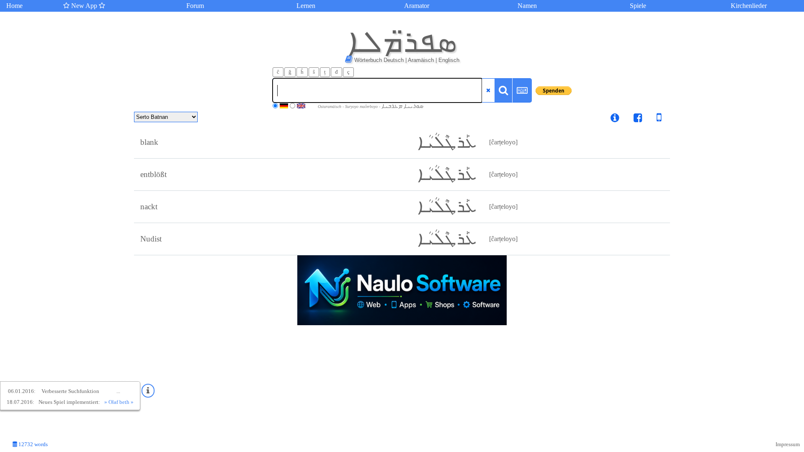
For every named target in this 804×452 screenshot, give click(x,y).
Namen (527, 5)
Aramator (416, 5)
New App (84, 5)
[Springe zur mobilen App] (653, 119)
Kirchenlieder (749, 5)
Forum (195, 5)
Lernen (305, 5)
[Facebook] (638, 119)
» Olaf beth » (119, 402)
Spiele (638, 5)
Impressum (788, 444)
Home (14, 5)
